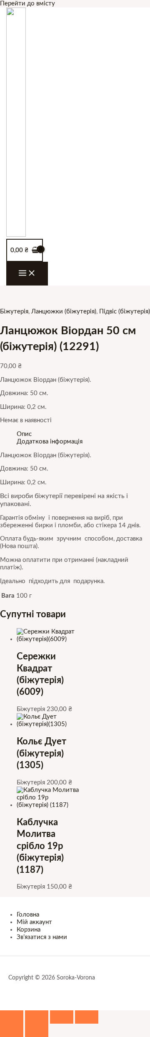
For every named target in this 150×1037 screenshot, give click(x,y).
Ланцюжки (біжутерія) (63, 311)
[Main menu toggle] (27, 274)
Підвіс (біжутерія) (124, 311)
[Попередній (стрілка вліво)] (11, 1030)
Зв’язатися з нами (42, 937)
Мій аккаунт (34, 922)
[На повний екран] (36, 1017)
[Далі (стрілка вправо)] (36, 1030)
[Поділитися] (61, 1017)
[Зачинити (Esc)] (86, 1017)
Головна (28, 915)
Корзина (28, 930)
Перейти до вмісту (27, 3)
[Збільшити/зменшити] (11, 1017)
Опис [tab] (24, 434)
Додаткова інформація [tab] (49, 441)
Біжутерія (14, 311)
